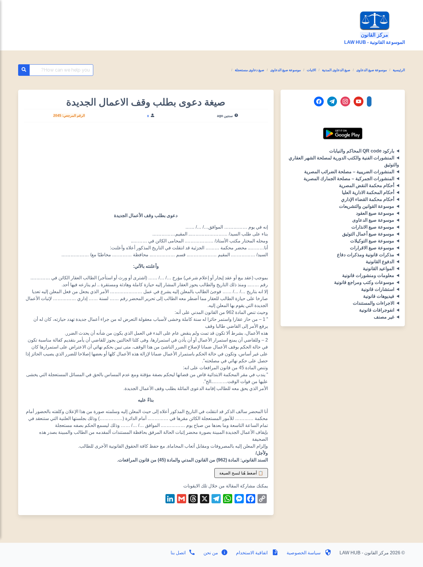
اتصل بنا (178, 552)
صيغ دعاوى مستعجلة (249, 70)
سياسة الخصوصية (303, 552)
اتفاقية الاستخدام (252, 552)
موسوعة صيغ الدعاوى (371, 70)
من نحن (210, 552)
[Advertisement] (146, 169)
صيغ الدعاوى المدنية (336, 70)
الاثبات (311, 70)
